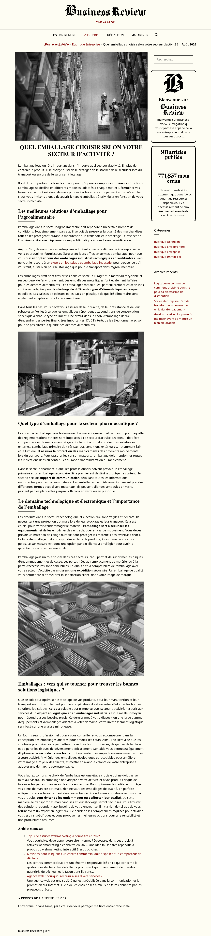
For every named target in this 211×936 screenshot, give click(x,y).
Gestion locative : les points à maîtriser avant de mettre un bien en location (173, 318)
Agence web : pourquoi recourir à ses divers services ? (64, 876)
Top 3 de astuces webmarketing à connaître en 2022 (63, 836)
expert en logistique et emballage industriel (81, 262)
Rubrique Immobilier (167, 257)
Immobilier (139, 35)
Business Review (105, 12)
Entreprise (91, 35)
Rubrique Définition (167, 242)
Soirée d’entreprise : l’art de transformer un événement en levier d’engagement (172, 305)
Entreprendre (64, 35)
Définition (115, 35)
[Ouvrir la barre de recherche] (156, 35)
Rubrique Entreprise (86, 44)
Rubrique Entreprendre (169, 247)
